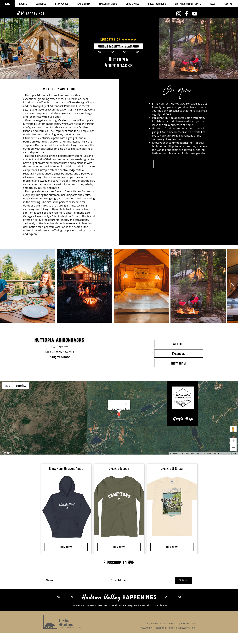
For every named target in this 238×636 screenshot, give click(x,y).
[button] (177, 164)
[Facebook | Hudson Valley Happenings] (186, 13)
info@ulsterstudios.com (182, 627)
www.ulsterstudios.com (154, 627)
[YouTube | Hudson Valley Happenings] (194, 13)
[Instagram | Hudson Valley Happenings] (178, 13)
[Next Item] (232, 286)
